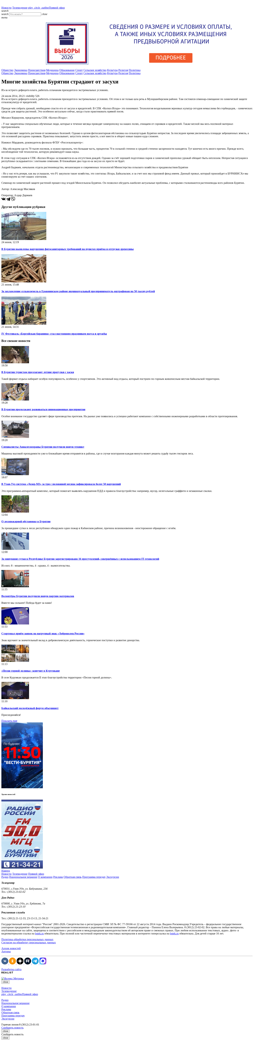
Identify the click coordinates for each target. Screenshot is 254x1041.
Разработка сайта (11, 969)
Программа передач (93, 876)
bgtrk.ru (39, 933)
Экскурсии (112, 876)
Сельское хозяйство (94, 70)
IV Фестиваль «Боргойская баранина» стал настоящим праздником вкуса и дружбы (54, 333)
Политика (134, 70)
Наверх (5, 870)
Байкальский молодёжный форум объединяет (30, 708)
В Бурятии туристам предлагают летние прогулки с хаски (37, 372)
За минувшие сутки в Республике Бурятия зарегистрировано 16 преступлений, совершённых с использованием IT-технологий (80, 558)
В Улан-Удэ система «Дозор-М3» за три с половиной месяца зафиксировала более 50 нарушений (61, 484)
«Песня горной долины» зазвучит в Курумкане (30, 670)
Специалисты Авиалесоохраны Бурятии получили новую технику (42, 446)
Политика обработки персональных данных (27, 939)
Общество (7, 70)
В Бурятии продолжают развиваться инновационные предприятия (43, 409)
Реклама (58, 876)
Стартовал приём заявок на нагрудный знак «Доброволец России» (42, 633)
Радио (4, 876)
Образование (67, 70)
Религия (123, 70)
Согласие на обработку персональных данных (28, 942)
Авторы (6, 951)
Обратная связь (73, 876)
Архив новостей (11, 948)
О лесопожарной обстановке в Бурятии (25, 521)
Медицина (52, 70)
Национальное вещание (23, 876)
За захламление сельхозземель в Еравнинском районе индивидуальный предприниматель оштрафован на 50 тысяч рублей (78, 291)
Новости (6, 7)
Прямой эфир (46, 7)
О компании (45, 876)
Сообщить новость (12, 1027)
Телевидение (19, 7)
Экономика (20, 70)
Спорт (79, 70)
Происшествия (36, 70)
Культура (112, 70)
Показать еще (9, 720)
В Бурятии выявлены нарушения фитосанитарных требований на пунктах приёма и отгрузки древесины (67, 249)
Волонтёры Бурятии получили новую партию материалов (37, 596)
